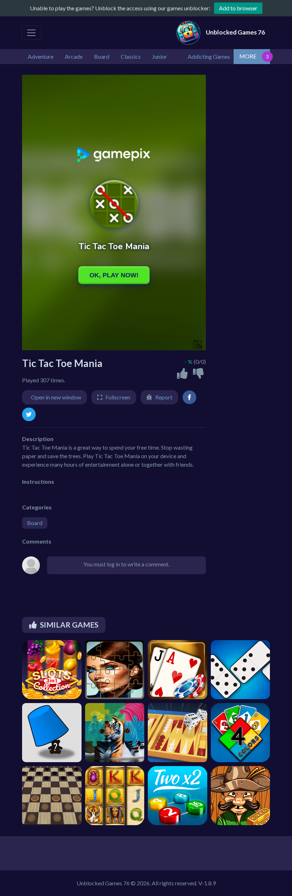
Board (34, 522)
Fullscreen (117, 397)
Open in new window (56, 397)
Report (163, 397)
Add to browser (238, 8)
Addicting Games (209, 56)
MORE (247, 56)
